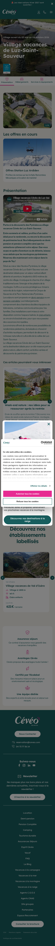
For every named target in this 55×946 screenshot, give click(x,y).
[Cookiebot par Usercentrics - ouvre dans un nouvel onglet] (41, 443)
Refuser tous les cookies (27, 501)
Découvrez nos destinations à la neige (27, 519)
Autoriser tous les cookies (27, 494)
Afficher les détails (38, 486)
